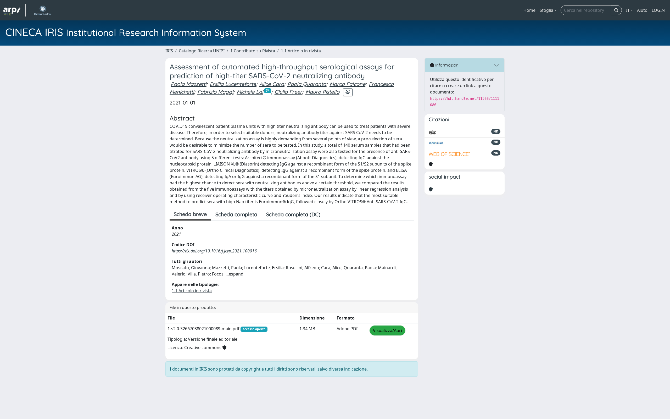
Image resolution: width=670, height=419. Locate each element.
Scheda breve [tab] (190, 214)
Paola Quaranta (306, 84)
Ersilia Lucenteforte (233, 84)
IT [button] (628, 10)
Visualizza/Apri (387, 330)
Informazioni (446, 65)
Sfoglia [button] (546, 10)
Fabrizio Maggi (215, 92)
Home (529, 10)
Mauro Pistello (322, 92)
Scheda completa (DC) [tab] (293, 214)
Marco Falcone (347, 84)
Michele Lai (250, 92)
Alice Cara (271, 84)
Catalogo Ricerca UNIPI (202, 51)
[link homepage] (14, 10)
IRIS (169, 51)
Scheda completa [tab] (236, 214)
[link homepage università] (42, 10)
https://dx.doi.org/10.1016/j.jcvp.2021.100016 (214, 251)
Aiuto (642, 10)
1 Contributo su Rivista (252, 51)
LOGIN (658, 10)
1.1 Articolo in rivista (301, 51)
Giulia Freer (288, 92)
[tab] (329, 214)
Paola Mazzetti (188, 84)
